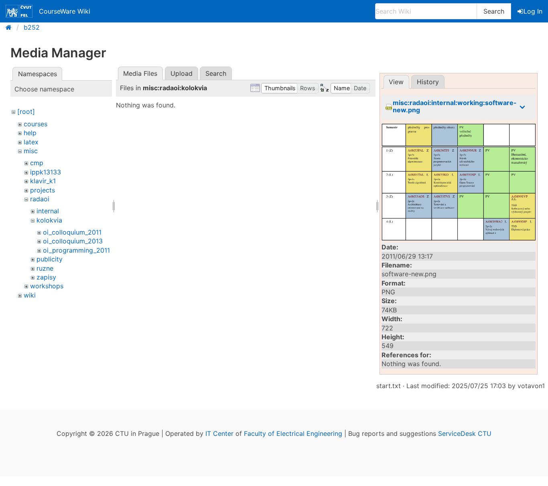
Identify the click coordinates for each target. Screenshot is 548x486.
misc (31, 151)
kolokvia (49, 220)
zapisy (46, 277)
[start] (11, 27)
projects (42, 190)
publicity (50, 259)
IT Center (219, 433)
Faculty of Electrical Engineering (293, 433)
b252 (32, 27)
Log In (533, 11)
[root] (26, 111)
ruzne (45, 268)
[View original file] (459, 182)
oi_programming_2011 (76, 250)
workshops (46, 286)
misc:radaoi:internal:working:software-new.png (455, 106)
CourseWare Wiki (64, 11)
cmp (36, 163)
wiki (30, 295)
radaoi (39, 199)
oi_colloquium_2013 (73, 241)
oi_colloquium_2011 (72, 232)
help (30, 133)
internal (48, 211)
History (428, 82)
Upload (181, 73)
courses (35, 124)
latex (31, 142)
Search (493, 11)
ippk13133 (45, 172)
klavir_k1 (43, 181)
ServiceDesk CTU (464, 433)
